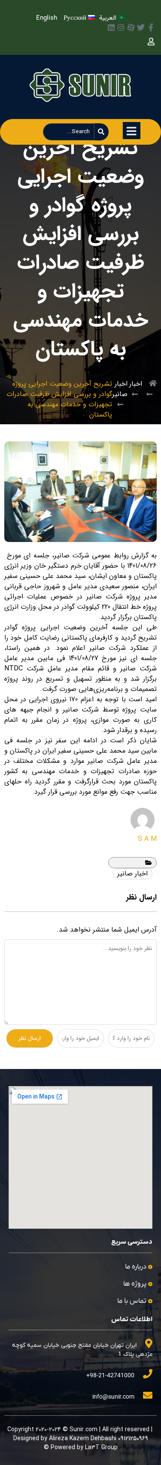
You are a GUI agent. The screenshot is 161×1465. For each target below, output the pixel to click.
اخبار (135, 383)
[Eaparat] (131, 27)
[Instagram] (121, 27)
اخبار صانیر (120, 388)
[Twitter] (141, 27)
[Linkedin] (111, 27)
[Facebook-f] (151, 27)
